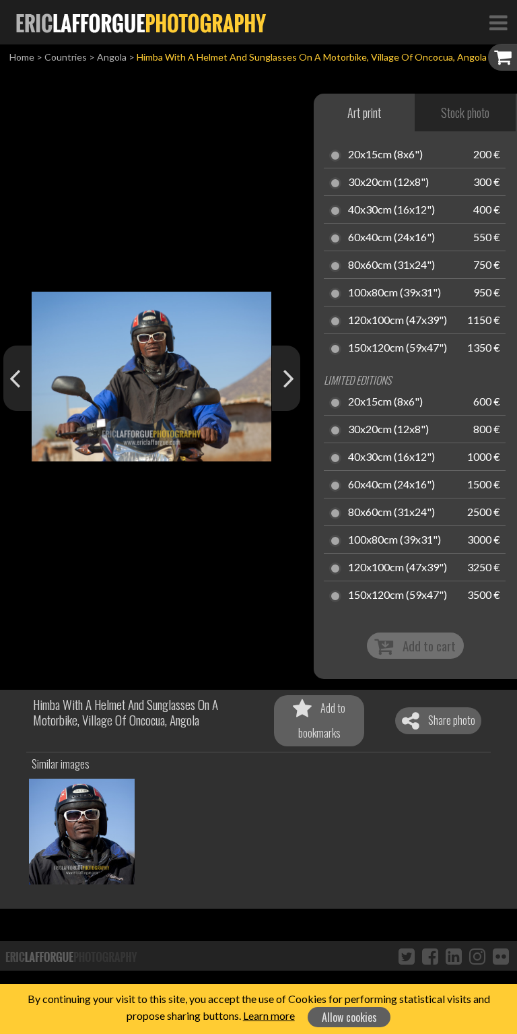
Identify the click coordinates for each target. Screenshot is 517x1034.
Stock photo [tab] (465, 112)
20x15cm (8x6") (385, 155)
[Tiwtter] (407, 955)
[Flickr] (501, 955)
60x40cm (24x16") (391, 237)
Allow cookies (349, 1017)
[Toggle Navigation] (498, 22)
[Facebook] (430, 955)
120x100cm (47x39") (397, 320)
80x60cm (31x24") (391, 265)
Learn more (269, 1015)
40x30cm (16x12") (391, 210)
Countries (65, 57)
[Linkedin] (454, 955)
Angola (112, 57)
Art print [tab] (364, 112)
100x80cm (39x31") (394, 293)
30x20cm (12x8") (388, 182)
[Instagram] (477, 955)
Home (21, 57)
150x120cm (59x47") (397, 348)
